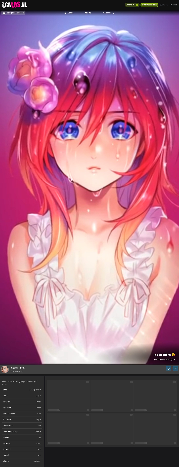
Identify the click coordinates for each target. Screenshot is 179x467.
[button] (164, 4)
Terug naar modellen (15, 13)
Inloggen (173, 5)
